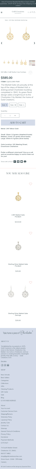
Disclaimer (4, 437)
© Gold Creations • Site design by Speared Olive (16, 466)
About (3, 405)
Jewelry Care (5, 423)
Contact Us (5, 425)
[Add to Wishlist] (31, 72)
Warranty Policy (6, 417)
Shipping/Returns (7, 414)
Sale (2, 395)
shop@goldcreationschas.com (11, 456)
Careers (3, 462)
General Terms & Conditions (10, 431)
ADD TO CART (18, 122)
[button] (6, 62)
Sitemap (4, 428)
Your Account (5, 408)
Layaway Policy (6, 420)
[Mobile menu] (1, 12)
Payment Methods (7, 440)
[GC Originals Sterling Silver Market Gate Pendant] (18, 260)
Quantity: (4, 111)
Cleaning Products (7, 389)
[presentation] (1, 42)
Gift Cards (4, 392)
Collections (4, 383)
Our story (3, 361)
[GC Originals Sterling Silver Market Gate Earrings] (18, 309)
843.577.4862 (5, 453)
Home (6, 20)
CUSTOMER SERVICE (8, 401)
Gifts (2, 386)
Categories (5, 380)
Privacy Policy (5, 434)
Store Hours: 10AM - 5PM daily (11, 459)
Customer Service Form (9, 411)
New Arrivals (5, 375)
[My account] (30, 13)
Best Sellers (5, 378)
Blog (2, 398)
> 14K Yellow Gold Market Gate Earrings (17, 20)
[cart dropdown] (34, 12)
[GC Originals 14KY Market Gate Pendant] (18, 211)
